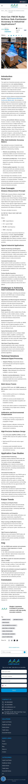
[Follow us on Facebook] (21, 36)
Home (2, 10)
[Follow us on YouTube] (13, 36)
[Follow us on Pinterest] (18, 36)
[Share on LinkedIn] (14, 640)
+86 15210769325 (8, 704)
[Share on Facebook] (9, 640)
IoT (3, 773)
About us (4, 749)
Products (4, 743)
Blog (6, 10)
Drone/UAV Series (6, 732)
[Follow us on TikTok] (8, 35)
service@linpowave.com (9, 707)
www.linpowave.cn (8, 709)
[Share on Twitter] (12, 640)
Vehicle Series (5, 727)
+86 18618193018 (8, 702)
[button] (2, 685)
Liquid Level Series (7, 722)
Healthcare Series (6, 724)
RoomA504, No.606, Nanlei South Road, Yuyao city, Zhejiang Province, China (15, 712)
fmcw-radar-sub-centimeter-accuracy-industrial (16, 11)
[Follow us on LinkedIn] (11, 35)
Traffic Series (5, 730)
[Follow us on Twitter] (16, 36)
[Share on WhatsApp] (17, 640)
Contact (4, 751)
